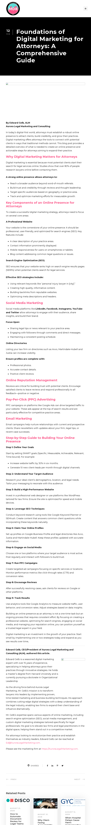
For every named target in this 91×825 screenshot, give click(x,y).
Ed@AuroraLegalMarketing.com (23, 743)
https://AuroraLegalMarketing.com (60, 749)
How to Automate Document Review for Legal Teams (17, 819)
